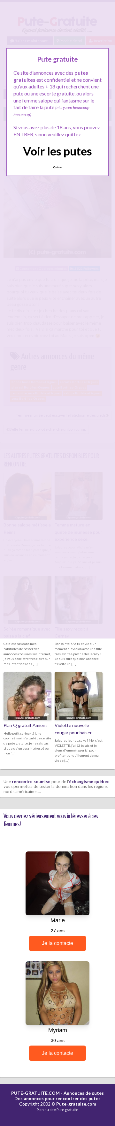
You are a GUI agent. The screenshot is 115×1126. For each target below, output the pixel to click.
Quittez (57, 167)
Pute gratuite (67, 1109)
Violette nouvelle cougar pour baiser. (73, 728)
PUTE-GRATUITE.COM (35, 1093)
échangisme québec (89, 781)
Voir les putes (57, 151)
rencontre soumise (31, 781)
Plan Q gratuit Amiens (26, 725)
